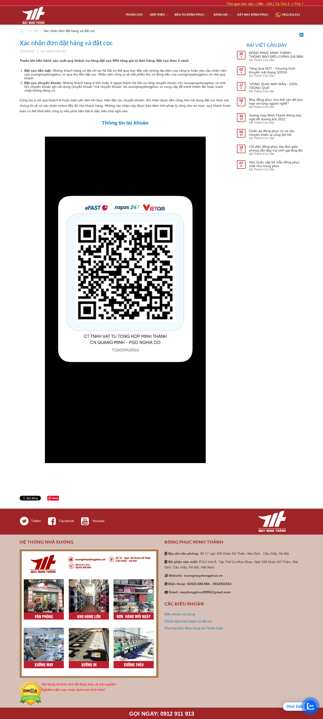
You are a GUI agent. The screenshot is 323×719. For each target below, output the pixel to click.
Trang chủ (21, 30)
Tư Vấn (33, 31)
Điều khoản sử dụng (180, 614)
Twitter (36, 521)
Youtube (98, 521)
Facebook (66, 521)
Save (55, 498)
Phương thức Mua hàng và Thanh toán (194, 628)
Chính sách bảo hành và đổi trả (188, 621)
